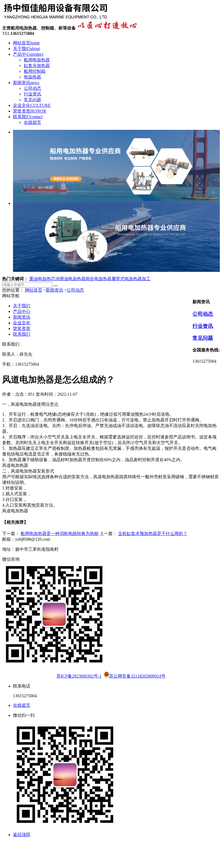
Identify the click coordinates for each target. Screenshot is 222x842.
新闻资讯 (26, 82)
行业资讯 (32, 94)
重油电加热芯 (42, 278)
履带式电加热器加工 (131, 278)
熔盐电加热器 (99, 278)
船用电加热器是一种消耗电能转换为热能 (60, 533)
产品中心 (28, 54)
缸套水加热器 (37, 65)
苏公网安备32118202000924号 (137, 676)
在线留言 (32, 122)
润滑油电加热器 (70, 278)
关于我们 (26, 48)
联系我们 (28, 116)
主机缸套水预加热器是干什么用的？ (152, 533)
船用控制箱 (34, 71)
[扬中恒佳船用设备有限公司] (55, 18)
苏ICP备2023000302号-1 (79, 676)
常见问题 (32, 99)
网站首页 (26, 43)
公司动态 (32, 88)
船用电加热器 (37, 60)
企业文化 (32, 105)
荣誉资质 (29, 111)
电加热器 (32, 77)
